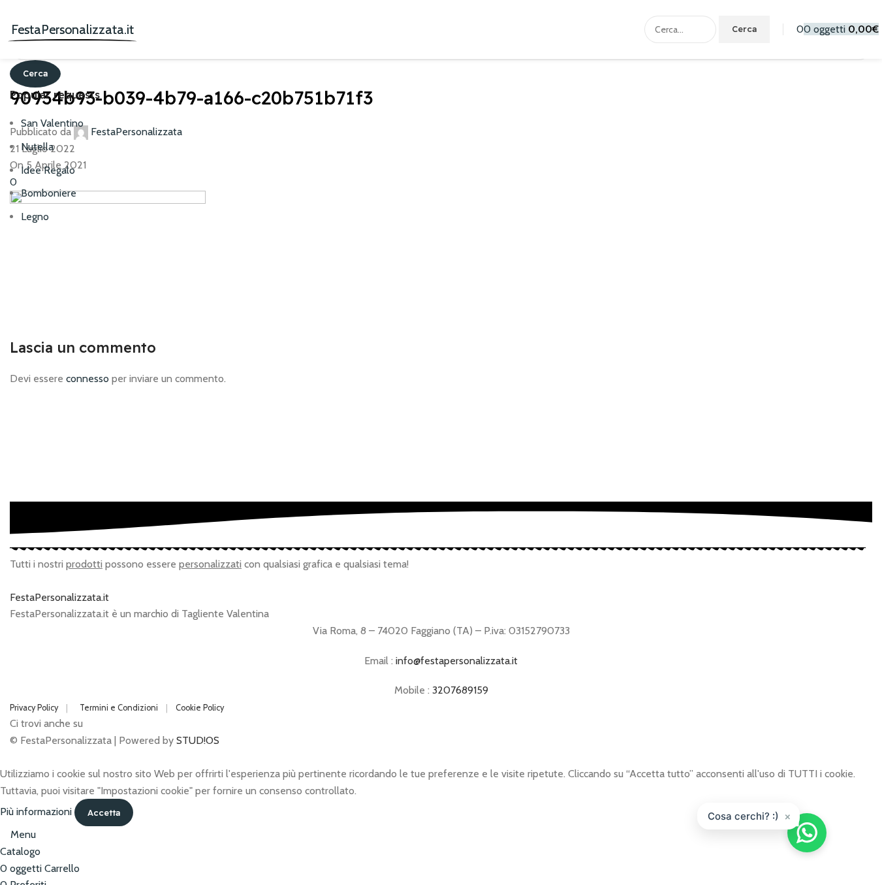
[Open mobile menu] (7, 29)
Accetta (103, 812)
